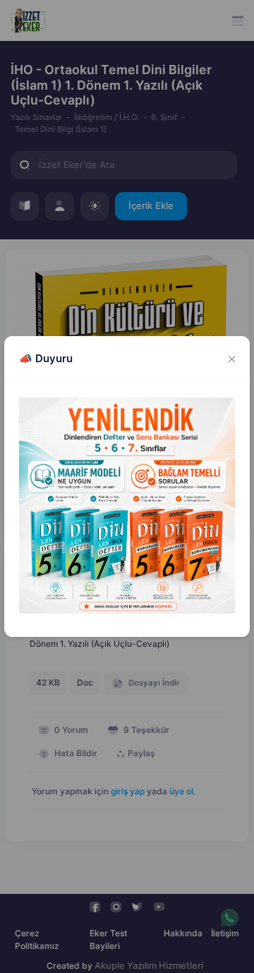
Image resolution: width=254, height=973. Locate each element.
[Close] (232, 359)
